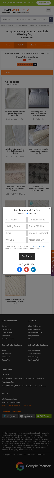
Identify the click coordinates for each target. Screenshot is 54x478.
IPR (44, 246)
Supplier (32, 214)
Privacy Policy (37, 246)
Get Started (27, 256)
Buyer (21, 214)
